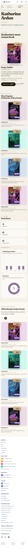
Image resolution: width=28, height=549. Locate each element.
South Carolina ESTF (5, 512)
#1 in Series (17, 117)
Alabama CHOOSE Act (6, 508)
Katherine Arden (6, 69)
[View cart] (17, 2)
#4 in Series (17, 201)
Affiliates (3, 452)
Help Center (4, 448)
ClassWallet (4, 518)
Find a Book (4, 496)
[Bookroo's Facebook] (5, 537)
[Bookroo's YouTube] (8, 537)
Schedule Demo (5, 488)
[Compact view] (5, 318)
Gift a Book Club (5, 469)
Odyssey (3, 520)
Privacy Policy (23, 543)
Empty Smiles (7, 67)
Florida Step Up (4, 516)
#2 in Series (17, 173)
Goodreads (7, 80)
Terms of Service (13, 543)
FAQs (2, 446)
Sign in (21, 2)
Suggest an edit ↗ (19, 25)
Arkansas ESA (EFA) (5, 510)
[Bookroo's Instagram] (1, 537)
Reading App (4, 498)
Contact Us (4, 450)
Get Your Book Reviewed (7, 528)
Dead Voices (4, 178)
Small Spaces (4, 122)
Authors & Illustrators (10, 6)
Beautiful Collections (6, 477)
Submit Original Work (6, 530)
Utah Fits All (4, 514)
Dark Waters (4, 150)
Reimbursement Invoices (7, 522)
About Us (3, 442)
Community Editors (5, 500)
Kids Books (2, 6)
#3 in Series (17, 145)
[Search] (26, 2)
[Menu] (1, 2)
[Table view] (2, 318)
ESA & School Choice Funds (7, 506)
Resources (3, 490)
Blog (2, 444)
